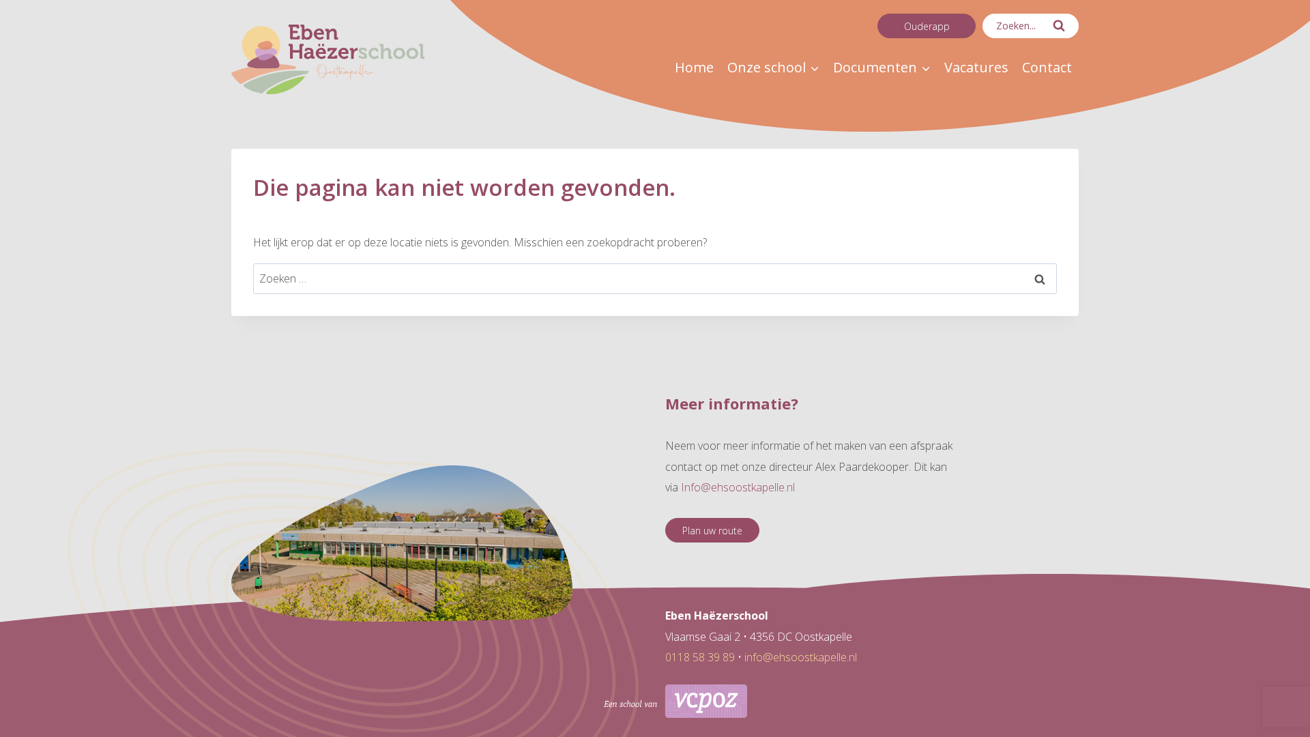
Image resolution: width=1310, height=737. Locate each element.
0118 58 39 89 (700, 657)
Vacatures (976, 67)
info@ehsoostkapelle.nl (800, 657)
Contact (1047, 67)
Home (694, 67)
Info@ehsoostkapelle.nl (738, 487)
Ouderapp (927, 26)
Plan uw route (712, 530)
